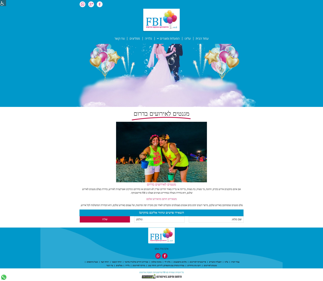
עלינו (226, 262)
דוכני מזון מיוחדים (194, 265)
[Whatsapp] (157, 256)
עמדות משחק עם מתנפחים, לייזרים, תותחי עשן (166, 265)
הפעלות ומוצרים (215, 262)
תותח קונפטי (117, 262)
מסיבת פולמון (156, 262)
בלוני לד (167, 262)
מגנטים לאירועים (210, 265)
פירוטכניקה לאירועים (198, 262)
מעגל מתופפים (92, 262)
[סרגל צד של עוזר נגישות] (3, 3)
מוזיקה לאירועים (139, 265)
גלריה (127, 265)
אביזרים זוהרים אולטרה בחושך (136, 262)
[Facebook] (165, 256)
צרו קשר (109, 265)
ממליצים (119, 265)
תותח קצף (105, 262)
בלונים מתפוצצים (180, 262)
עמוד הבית (235, 262)
